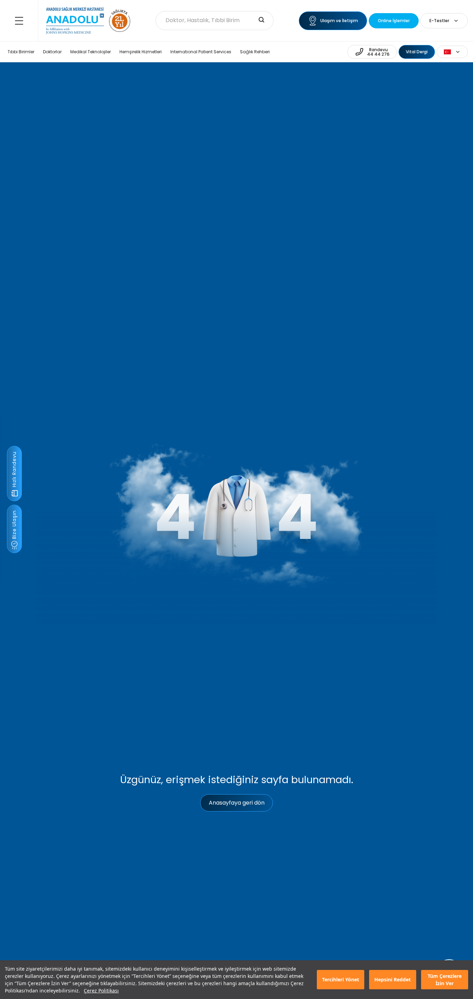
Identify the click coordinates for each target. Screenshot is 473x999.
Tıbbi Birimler (21, 52)
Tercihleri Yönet (340, 980)
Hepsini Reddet (392, 980)
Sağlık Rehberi (255, 52)
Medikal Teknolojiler (90, 52)
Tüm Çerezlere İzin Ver (445, 980)
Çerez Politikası (101, 990)
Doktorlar (52, 52)
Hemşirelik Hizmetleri (140, 52)
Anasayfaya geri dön (237, 803)
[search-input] (261, 20)
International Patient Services (200, 52)
